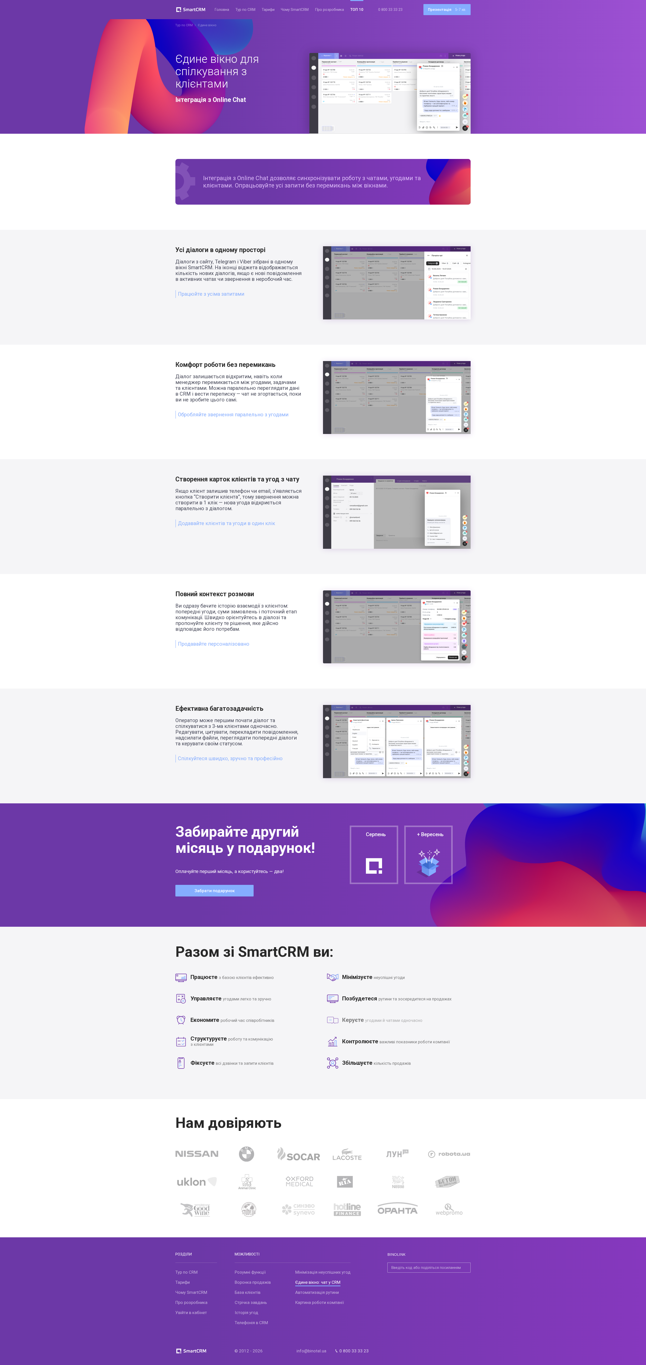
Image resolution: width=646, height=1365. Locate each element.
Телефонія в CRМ (251, 1322)
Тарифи (268, 9)
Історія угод (246, 1312)
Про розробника (329, 9)
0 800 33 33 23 (390, 9)
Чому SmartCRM (295, 9)
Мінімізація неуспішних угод (323, 1272)
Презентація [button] (447, 9)
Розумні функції (250, 1272)
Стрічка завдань (251, 1302)
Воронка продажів (253, 1282)
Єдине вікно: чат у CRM (317, 1282)
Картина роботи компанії (319, 1302)
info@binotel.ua (311, 1350)
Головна (221, 9)
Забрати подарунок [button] (215, 890)
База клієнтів (247, 1292)
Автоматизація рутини (317, 1292)
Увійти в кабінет (191, 1312)
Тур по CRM (245, 9)
